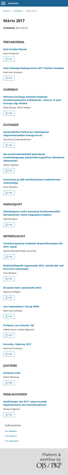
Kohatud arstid (11, 372)
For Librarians (11, 440)
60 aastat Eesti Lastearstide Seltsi (22, 287)
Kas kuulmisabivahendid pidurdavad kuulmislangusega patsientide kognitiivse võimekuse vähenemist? (33, 157)
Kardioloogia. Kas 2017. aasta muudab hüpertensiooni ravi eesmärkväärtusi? (25, 403)
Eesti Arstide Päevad (15, 49)
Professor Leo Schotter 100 (18, 325)
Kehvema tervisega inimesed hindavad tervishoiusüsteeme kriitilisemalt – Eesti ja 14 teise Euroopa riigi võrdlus (32, 100)
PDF (10, 59)
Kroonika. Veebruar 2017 (17, 344)
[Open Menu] (3, 3)
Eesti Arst (13, 3)
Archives (18, 10)
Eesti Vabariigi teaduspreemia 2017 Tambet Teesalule (33, 68)
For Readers (11, 431)
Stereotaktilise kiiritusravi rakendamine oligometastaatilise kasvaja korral (26, 133)
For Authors (11, 436)
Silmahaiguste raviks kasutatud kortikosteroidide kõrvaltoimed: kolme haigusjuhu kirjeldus (31, 213)
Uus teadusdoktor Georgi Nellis (21, 306)
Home (6, 10)
